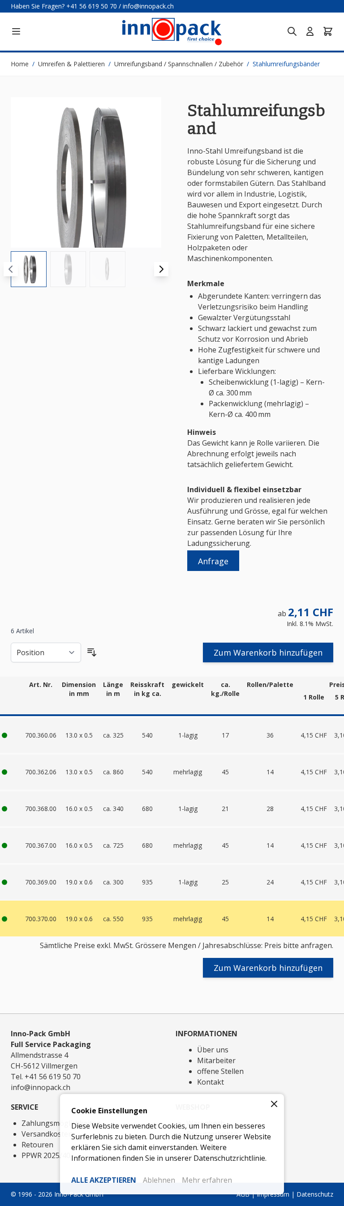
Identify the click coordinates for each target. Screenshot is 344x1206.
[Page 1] (29, 269)
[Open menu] (16, 31)
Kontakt (210, 1082)
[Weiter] (161, 269)
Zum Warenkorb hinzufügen (268, 652)
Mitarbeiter (216, 1060)
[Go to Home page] (172, 31)
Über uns (212, 1050)
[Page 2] (68, 269)
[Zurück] (11, 269)
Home (20, 64)
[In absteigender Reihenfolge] (91, 652)
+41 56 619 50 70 (91, 6)
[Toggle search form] (292, 31)
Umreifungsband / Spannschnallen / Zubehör (178, 64)
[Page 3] (107, 269)
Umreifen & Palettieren (71, 64)
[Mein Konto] (310, 31)
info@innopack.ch (148, 6)
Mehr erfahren (207, 1180)
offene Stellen (220, 1071)
